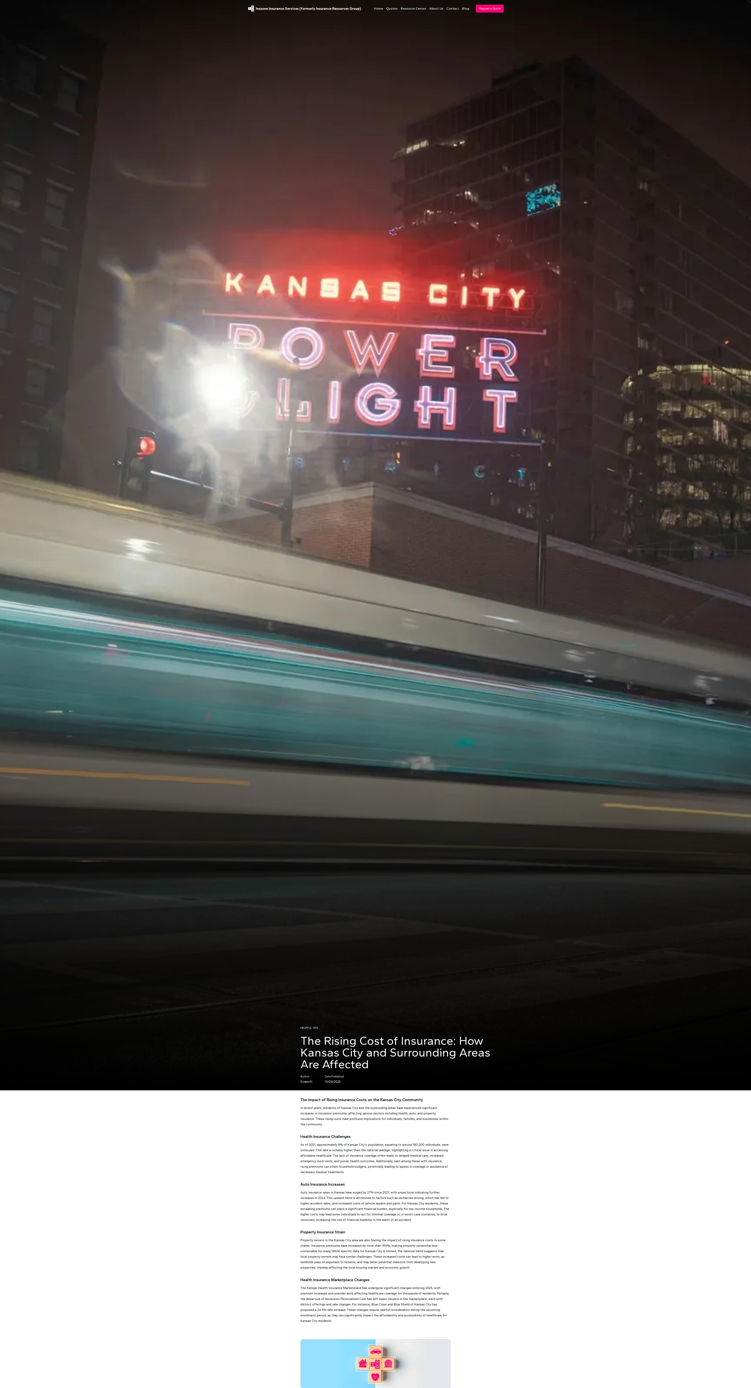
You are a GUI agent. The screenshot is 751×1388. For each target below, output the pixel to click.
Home (378, 8)
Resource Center (413, 8)
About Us (436, 8)
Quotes (392, 8)
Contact (452, 8)
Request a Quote (490, 8)
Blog (465, 8)
